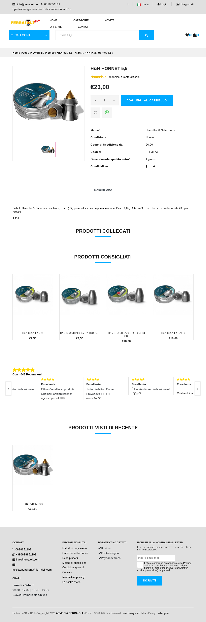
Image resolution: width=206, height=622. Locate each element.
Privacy (187, 563)
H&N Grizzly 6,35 (32, 333)
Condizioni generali (73, 567)
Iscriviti (149, 580)
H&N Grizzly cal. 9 (173, 333)
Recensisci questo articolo (123, 76)
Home (54, 20)
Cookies (67, 572)
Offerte (56, 26)
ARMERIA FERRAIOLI (69, 613)
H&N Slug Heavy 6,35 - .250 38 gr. (126, 334)
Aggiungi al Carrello (147, 100)
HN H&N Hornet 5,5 (99, 52)
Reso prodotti (70, 557)
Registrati (187, 4)
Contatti (84, 26)
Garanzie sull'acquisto (75, 553)
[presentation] (198, 388)
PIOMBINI (36, 52)
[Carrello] (195, 35)
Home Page (20, 52)
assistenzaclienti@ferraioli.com (32, 569)
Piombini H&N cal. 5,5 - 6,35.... (64, 52)
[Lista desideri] (187, 35)
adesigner (163, 613)
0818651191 (23, 549)
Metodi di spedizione (74, 562)
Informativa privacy (73, 577)
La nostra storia (71, 581)
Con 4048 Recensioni (27, 374)
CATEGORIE (22, 35)
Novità (109, 20)
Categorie (81, 20)
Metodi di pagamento (74, 548)
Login (163, 4)
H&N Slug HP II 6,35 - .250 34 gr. (79, 333)
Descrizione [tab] (103, 190)
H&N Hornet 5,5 (33, 503)
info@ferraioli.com (28, 4)
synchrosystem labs (134, 613)
